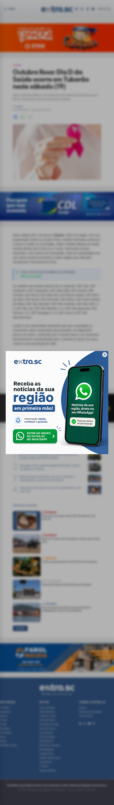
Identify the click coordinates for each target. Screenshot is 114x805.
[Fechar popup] (104, 354)
